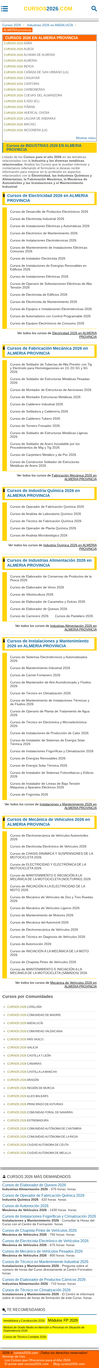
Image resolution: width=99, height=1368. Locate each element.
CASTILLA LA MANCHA (32, 1071)
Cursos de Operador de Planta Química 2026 (43, 528)
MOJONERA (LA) (25, 130)
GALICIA (22, 1047)
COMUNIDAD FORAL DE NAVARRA (40, 1112)
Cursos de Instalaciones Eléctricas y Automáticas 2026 (50, 226)
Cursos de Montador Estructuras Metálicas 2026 (45, 397)
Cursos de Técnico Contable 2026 (24, 1337)
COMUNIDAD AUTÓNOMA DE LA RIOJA (42, 1136)
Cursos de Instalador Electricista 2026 (37, 258)
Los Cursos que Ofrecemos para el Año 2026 (37, 1360)
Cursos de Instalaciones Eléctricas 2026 (39, 276)
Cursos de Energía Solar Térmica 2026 (38, 765)
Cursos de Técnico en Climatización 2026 (40, 693)
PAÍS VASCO (25, 1039)
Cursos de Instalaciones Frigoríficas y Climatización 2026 (51, 751)
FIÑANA (19, 107)
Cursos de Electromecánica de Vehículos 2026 (44, 929)
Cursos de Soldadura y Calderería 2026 (39, 411)
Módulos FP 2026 (63, 1320)
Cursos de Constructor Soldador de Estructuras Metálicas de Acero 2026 (44, 463)
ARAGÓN (23, 1080)
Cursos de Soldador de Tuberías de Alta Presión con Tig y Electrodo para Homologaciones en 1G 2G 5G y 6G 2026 (51, 368)
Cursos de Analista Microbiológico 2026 (38, 535)
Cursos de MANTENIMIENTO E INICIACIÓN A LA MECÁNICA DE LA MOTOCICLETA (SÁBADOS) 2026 (48, 971)
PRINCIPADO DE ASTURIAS (35, 1104)
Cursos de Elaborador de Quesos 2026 (38, 609)
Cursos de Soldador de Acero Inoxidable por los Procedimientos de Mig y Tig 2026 (45, 445)
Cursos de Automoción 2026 (30, 944)
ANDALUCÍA (25, 1023)
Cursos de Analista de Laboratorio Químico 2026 (45, 514)
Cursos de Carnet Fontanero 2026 (35, 675)
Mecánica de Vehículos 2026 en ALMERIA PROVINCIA (73, 984)
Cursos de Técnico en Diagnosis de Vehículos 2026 (47, 937)
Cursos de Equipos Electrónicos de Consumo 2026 (47, 323)
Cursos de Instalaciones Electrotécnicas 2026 (43, 240)
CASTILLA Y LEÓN (29, 1055)
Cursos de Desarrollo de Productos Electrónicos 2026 (49, 211)
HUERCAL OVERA (27, 112)
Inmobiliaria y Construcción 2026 (24, 1320)
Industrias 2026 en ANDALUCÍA (50, 25)
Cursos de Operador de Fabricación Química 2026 (47, 506)
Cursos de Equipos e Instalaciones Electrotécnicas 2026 (51, 309)
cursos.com (48, 9)
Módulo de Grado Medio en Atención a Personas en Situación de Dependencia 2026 (43, 1329)
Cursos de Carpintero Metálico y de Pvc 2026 (43, 455)
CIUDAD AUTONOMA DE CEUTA (38, 1144)
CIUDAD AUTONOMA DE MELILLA (39, 1153)
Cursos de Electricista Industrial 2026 (37, 219)
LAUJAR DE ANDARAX (30, 118)
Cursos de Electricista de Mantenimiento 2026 (43, 302)
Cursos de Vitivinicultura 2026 (31, 594)
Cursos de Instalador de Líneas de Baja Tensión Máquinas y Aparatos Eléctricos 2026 (45, 785)
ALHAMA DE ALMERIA (29, 55)
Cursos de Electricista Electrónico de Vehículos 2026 (48, 846)
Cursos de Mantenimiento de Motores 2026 (41, 915)
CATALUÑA (24, 1007)
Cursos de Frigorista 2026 (29, 794)
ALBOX (19, 49)
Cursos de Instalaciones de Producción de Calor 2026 (49, 733)
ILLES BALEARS (27, 1096)
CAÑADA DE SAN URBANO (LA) (36, 72)
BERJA (19, 66)
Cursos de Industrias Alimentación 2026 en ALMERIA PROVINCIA (49, 563)
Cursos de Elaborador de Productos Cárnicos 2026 (44, 1280)
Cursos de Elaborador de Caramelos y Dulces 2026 (47, 601)
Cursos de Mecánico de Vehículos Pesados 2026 (42, 1251)
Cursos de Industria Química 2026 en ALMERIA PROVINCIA (43, 493)
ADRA (18, 43)
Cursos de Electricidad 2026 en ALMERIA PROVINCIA (47, 198)
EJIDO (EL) (21, 101)
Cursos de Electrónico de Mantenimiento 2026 (44, 233)
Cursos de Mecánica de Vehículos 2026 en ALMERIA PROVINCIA (48, 822)
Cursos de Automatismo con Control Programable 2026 (50, 316)
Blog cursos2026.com (69, 1364)
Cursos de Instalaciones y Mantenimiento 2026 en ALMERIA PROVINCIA (48, 643)
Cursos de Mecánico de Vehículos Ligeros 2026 (45, 908)
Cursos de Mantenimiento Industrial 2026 (40, 668)
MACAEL (20, 124)
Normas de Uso (13, 1356)
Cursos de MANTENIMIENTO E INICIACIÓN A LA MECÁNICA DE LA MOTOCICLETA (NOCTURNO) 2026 (50, 877)
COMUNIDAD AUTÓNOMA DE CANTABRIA (44, 1128)
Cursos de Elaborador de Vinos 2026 (37, 587)
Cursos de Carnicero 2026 (29, 616)
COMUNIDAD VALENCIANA (35, 1031)
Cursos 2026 (11, 25)
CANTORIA (21, 84)
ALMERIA (20, 60)
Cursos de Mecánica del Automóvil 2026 (39, 922)
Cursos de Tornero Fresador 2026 (35, 426)
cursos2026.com (26, 1353)
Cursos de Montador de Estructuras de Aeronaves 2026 (50, 390)
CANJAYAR (22, 78)
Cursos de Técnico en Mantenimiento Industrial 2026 (45, 1262)
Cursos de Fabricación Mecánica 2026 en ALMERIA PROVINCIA (47, 350)
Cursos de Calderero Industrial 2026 (36, 404)
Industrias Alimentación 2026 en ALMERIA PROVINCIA (73, 627)
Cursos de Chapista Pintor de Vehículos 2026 (43, 962)
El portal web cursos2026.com (27, 1364)
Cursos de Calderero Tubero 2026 (35, 418)
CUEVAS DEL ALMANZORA (33, 95)
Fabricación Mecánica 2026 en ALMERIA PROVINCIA (74, 477)
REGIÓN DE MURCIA (30, 1088)
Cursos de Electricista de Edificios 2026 (38, 294)
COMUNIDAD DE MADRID (34, 1015)
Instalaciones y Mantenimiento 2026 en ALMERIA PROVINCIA (68, 806)
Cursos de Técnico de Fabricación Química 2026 (46, 521)
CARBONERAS (24, 89)
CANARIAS (24, 1063)
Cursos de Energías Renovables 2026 (38, 758)
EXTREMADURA (28, 1120)
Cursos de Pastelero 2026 (74, 616)
